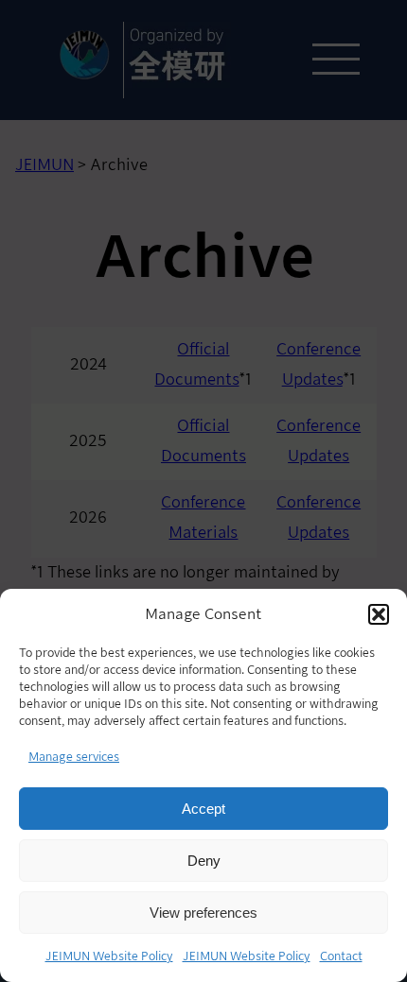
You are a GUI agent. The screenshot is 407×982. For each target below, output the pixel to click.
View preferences (203, 912)
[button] (378, 614)
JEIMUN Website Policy (109, 956)
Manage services (73, 756)
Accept (203, 809)
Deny (204, 861)
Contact (341, 956)
